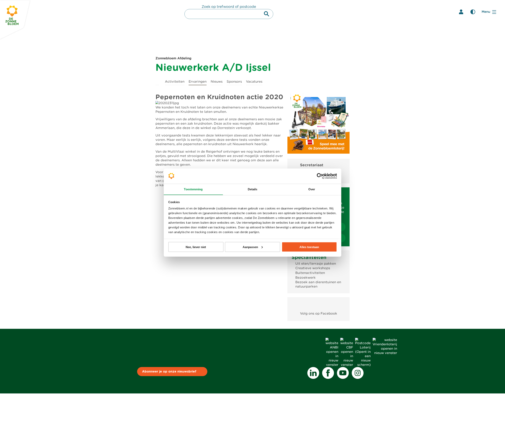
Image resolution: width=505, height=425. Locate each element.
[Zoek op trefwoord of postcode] (266, 14)
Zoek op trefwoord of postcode (229, 7)
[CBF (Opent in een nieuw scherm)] (346, 365)
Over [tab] (311, 189)
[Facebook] (328, 373)
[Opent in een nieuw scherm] (318, 304)
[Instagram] (358, 373)
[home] (157, 81)
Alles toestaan (309, 246)
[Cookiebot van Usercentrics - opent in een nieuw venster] (319, 176)
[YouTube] (343, 373)
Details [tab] (252, 189)
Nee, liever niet (196, 246)
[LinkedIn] (313, 373)
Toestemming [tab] (193, 189)
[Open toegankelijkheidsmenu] (473, 12)
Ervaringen (198, 81)
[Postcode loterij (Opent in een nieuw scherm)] (363, 365)
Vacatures (254, 81)
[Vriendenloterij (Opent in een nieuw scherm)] (385, 353)
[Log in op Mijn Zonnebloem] (461, 12)
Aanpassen (250, 246)
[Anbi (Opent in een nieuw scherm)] (331, 365)
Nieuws (217, 81)
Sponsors (234, 81)
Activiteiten (174, 81)
